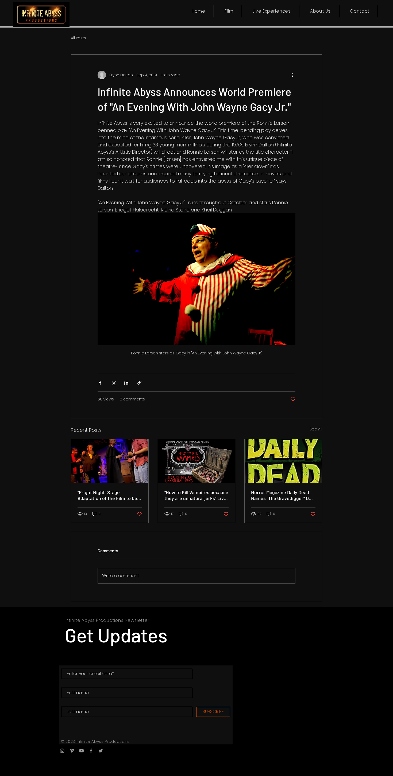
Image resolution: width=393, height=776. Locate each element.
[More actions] (292, 75)
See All (316, 429)
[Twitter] (100, 751)
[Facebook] (91, 751)
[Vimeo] (72, 751)
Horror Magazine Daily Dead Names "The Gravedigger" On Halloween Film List (281, 495)
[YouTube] (81, 751)
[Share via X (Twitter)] (113, 382)
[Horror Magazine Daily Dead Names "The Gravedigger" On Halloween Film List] (283, 461)
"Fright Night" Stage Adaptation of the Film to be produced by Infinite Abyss (107, 495)
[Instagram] (62, 751)
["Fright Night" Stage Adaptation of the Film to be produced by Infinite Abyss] (109, 461)
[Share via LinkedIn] (126, 382)
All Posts (78, 38)
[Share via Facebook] (100, 382)
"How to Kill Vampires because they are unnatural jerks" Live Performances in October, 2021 (196, 495)
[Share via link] (139, 382)
